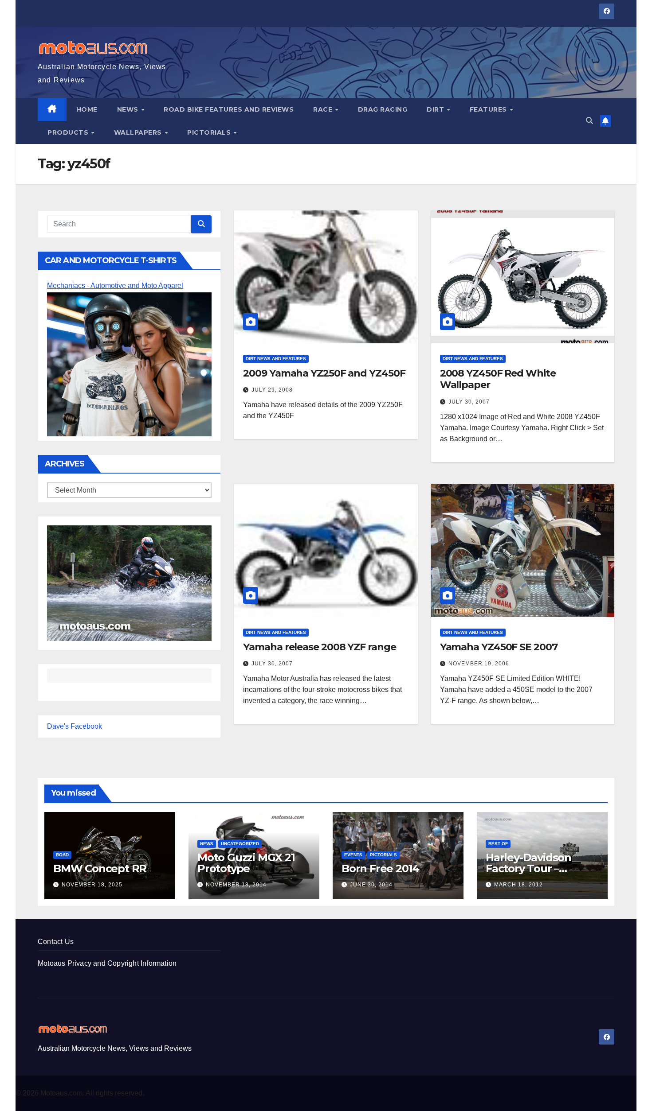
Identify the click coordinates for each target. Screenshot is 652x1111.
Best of (498, 843)
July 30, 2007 (469, 402)
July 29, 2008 (272, 390)
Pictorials (210, 132)
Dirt (436, 109)
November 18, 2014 (236, 885)
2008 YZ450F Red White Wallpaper (498, 379)
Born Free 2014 (380, 868)
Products (68, 132)
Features (489, 109)
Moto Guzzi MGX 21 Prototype (246, 863)
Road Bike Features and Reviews (229, 109)
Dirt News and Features (276, 358)
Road (62, 854)
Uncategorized (240, 843)
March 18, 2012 (518, 885)
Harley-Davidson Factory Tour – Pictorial (528, 868)
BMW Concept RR (99, 868)
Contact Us (56, 941)
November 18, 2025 (92, 885)
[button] (589, 120)
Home (87, 109)
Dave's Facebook (74, 726)
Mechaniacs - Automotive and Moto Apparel (115, 285)
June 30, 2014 (371, 885)
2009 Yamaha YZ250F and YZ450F (324, 373)
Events (353, 854)
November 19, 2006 (478, 663)
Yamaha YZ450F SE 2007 (499, 647)
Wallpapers (139, 132)
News (129, 109)
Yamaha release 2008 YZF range (319, 647)
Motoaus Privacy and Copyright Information (107, 963)
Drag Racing (383, 109)
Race (323, 109)
